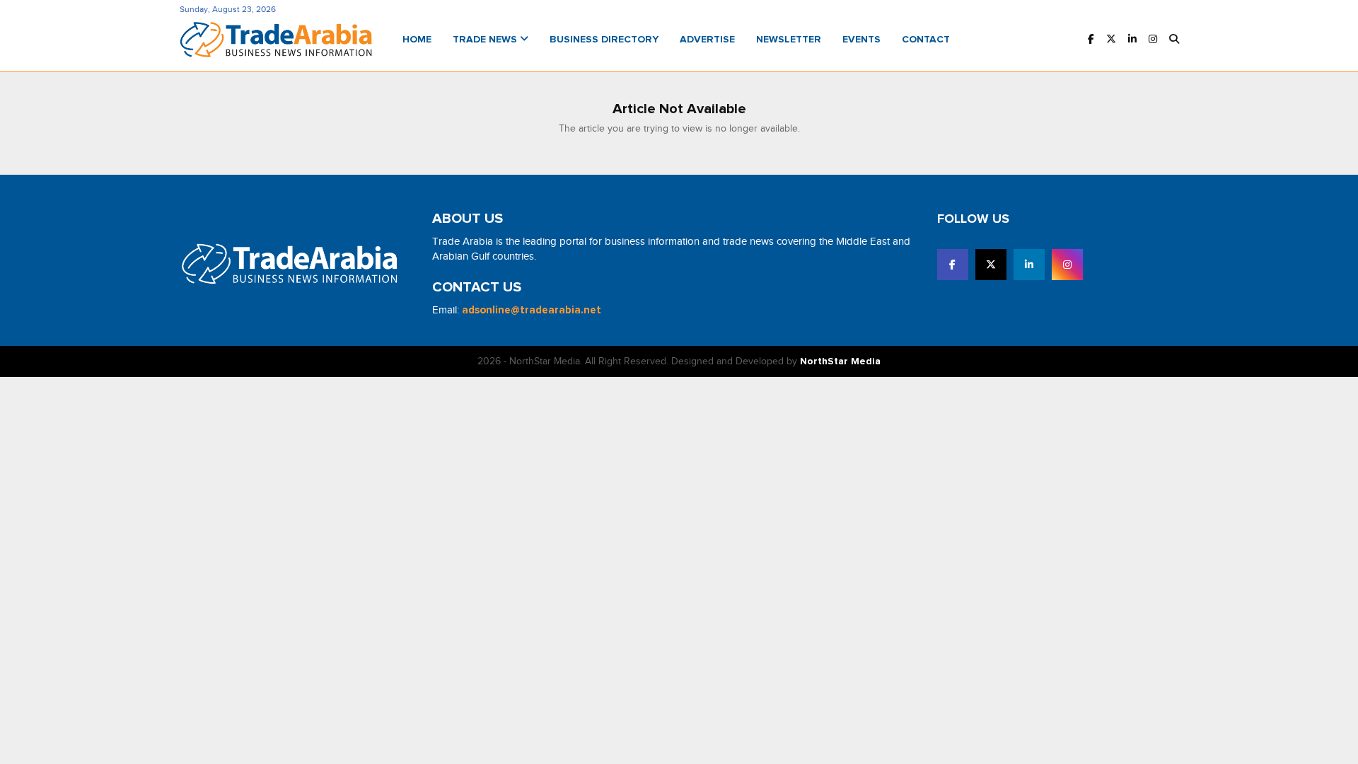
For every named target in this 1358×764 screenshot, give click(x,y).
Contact (926, 40)
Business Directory (604, 40)
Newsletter (788, 40)
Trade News (486, 40)
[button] (1174, 40)
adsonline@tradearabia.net (531, 310)
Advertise (707, 40)
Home (416, 40)
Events (861, 40)
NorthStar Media (840, 361)
